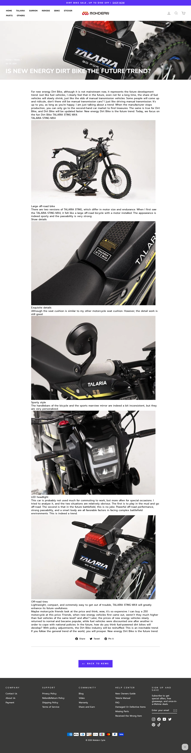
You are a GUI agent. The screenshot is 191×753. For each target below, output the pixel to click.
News (17, 59)
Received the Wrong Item (128, 715)
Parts (9, 15)
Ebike (57, 10)
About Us (10, 698)
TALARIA (69, 209)
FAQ (117, 702)
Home (9, 10)
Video (82, 698)
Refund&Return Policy (53, 698)
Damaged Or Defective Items (130, 706)
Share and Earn (87, 706)
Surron (33, 10)
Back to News (97, 663)
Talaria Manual (122, 698)
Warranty (83, 702)
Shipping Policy (50, 702)
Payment (10, 702)
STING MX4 (70, 114)
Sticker (68, 10)
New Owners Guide (125, 693)
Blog (81, 693)
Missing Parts (122, 711)
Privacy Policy (49, 693)
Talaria (20, 10)
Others (21, 15)
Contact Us (11, 693)
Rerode (46, 10)
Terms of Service (50, 706)
